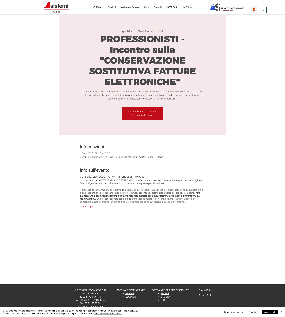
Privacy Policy (205, 295)
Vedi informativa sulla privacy (108, 313)
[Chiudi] (281, 312)
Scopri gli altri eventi (142, 115)
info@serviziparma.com (90, 306)
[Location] (254, 9)
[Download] (263, 10)
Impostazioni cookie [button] (233, 311)
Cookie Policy (205, 290)
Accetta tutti (269, 311)
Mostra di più (87, 206)
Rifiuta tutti (253, 311)
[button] (112, 7)
